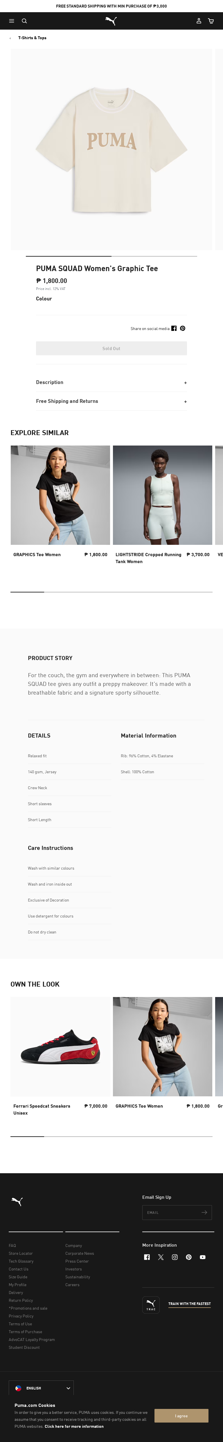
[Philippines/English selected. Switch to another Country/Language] (41, 1388)
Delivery (16, 1292)
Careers (72, 1284)
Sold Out (111, 348)
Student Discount (24, 1347)
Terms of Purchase (25, 1331)
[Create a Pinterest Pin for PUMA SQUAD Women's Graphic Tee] (182, 328)
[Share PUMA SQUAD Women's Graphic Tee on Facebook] (174, 328)
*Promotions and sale (28, 1308)
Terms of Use (20, 1323)
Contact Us (18, 1268)
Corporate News (79, 1253)
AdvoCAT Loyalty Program (32, 1339)
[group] (60, 510)
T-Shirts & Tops (32, 37)
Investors (73, 1268)
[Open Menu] (13, 21)
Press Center (77, 1261)
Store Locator (21, 1253)
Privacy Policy (21, 1315)
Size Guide (18, 1276)
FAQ (12, 1245)
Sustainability (77, 1276)
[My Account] (198, 20)
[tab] (69, 256)
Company (73, 1245)
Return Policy (21, 1300)
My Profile (17, 1284)
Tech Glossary (21, 1261)
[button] (13, 21)
